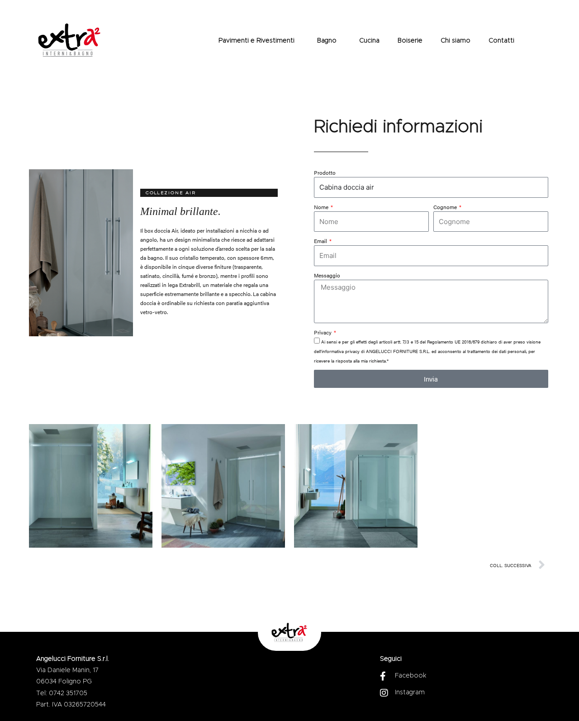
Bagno (327, 41)
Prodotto (325, 172)
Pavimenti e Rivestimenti (256, 41)
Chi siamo (455, 41)
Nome (322, 207)
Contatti (501, 41)
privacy (352, 351)
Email (321, 241)
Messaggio (327, 275)
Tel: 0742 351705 (61, 693)
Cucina (369, 41)
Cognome (445, 207)
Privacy (323, 332)
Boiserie (410, 41)
